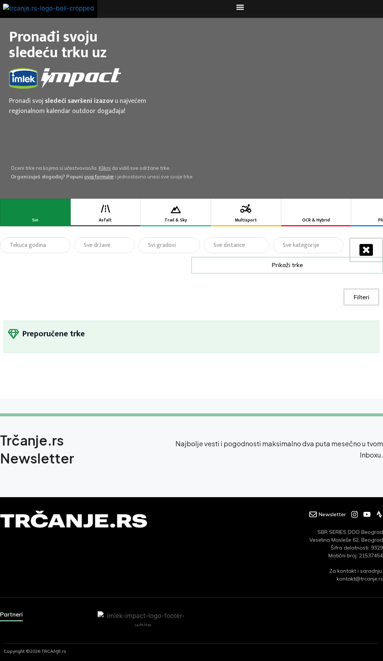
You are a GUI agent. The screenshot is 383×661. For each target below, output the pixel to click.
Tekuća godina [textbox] (28, 245)
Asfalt (105, 220)
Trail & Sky (176, 220)
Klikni (105, 168)
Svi (35, 220)
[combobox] (35, 245)
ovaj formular (99, 177)
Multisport (246, 220)
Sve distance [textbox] (229, 245)
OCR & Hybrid (316, 220)
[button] (240, 7)
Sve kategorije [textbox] (301, 245)
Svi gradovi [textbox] (162, 245)
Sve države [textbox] (97, 245)
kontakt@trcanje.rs (360, 578)
